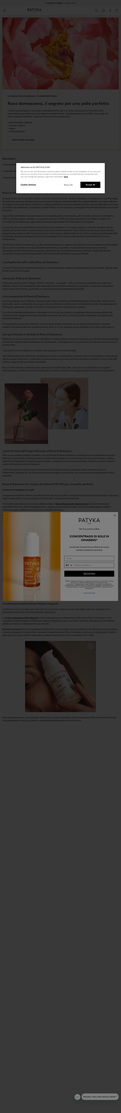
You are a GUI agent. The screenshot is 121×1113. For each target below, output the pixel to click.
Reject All (68, 185)
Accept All (90, 185)
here (66, 176)
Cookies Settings (28, 184)
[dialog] (60, 178)
